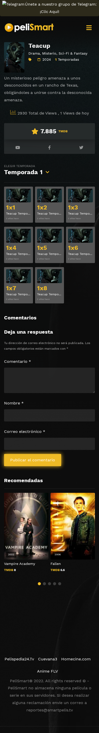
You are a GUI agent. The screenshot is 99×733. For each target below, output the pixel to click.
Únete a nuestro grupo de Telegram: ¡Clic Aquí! (61, 8)
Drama (34, 53)
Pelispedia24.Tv (19, 659)
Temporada (23, 170)
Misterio (49, 53)
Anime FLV (47, 671)
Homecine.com (76, 659)
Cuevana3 (47, 659)
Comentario (17, 361)
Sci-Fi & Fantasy (73, 53)
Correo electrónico (24, 431)
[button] (39, 583)
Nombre (14, 403)
